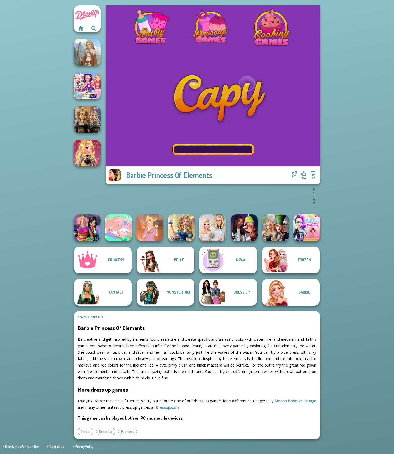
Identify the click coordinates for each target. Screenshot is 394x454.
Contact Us (57, 447)
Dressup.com (167, 407)
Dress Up (97, 317)
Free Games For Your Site (22, 447)
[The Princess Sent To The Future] (306, 227)
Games (82, 317)
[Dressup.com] (80, 28)
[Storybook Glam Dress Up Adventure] (181, 227)
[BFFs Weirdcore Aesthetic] (87, 227)
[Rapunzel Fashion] (149, 227)
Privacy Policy (84, 447)
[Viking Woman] (87, 52)
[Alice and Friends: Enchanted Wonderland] (275, 227)
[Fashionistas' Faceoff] (244, 227)
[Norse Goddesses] (87, 119)
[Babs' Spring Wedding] (212, 227)
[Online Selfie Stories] (87, 153)
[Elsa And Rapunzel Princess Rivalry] (87, 85)
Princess (127, 431)
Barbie (85, 431)
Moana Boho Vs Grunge (295, 400)
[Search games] (94, 28)
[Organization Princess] (118, 227)
